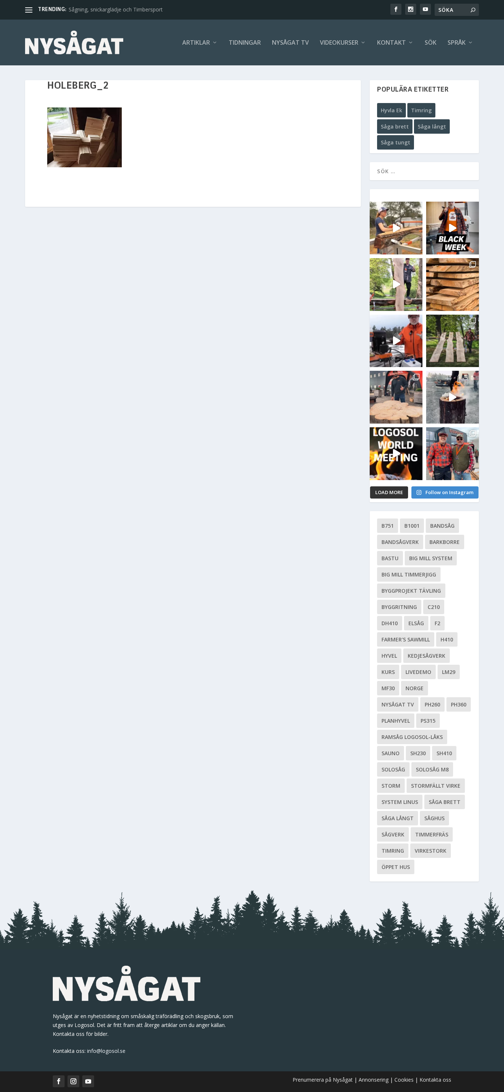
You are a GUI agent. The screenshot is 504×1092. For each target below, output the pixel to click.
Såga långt (432, 126)
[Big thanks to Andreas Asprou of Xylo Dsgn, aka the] (396, 397)
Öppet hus (396, 866)
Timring (421, 110)
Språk (457, 43)
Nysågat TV (290, 43)
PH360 (458, 704)
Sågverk (393, 834)
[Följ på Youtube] (88, 1081)
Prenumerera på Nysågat (323, 1079)
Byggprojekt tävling (411, 590)
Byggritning (399, 606)
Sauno (391, 753)
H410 (447, 639)
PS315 (428, 720)
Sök (430, 43)
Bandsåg (442, 525)
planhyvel (396, 720)
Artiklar (196, 43)
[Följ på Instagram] (73, 1081)
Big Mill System (430, 558)
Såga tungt (395, 142)
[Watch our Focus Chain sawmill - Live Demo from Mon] (396, 341)
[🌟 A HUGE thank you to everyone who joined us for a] (452, 397)
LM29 (448, 671)
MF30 (388, 688)
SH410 (444, 753)
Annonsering (374, 1079)
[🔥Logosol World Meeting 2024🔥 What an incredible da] (452, 453)
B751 (388, 525)
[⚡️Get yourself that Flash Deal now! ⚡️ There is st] (452, 284)
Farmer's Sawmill (406, 639)
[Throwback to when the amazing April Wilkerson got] (396, 228)
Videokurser (339, 43)
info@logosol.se (106, 1050)
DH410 (390, 623)
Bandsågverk (400, 541)
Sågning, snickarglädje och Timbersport (116, 9)
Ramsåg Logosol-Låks (412, 736)
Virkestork (430, 850)
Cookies (404, 1079)
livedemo (418, 671)
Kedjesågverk (426, 655)
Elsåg (416, 623)
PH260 (432, 704)
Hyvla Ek (391, 110)
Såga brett (395, 126)
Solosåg (393, 769)
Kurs (388, 671)
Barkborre (444, 541)
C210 (434, 606)
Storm (391, 785)
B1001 (412, 525)
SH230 (418, 753)
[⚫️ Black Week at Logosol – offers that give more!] (452, 228)
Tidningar (245, 43)
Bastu (390, 558)
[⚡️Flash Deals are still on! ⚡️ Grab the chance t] (396, 284)
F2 (437, 623)
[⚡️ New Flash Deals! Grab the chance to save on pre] (452, 341)
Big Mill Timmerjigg (409, 574)
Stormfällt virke (435, 785)
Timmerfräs (431, 834)
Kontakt (391, 43)
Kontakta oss (435, 1079)
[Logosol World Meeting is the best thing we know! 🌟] (396, 453)
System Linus (400, 801)
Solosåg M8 (432, 769)
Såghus (434, 818)
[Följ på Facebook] (59, 1081)
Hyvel (389, 655)
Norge (414, 688)
